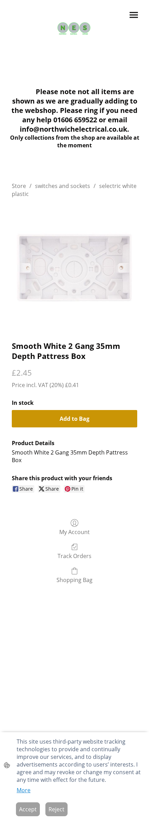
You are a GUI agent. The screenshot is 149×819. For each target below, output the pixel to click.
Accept (28, 809)
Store (19, 186)
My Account (74, 531)
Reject (56, 809)
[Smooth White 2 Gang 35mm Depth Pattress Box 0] (74, 267)
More (23, 790)
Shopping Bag (74, 579)
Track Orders (74, 555)
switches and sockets (62, 186)
